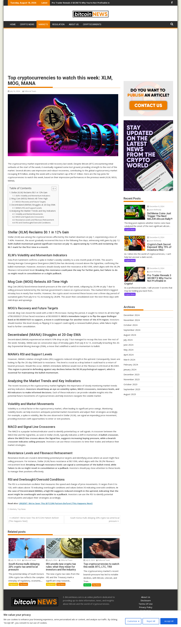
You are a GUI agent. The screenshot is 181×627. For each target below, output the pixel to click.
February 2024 (131, 364)
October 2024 (130, 325)
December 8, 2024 (156, 206)
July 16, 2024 (15, 560)
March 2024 (129, 359)
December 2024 (132, 315)
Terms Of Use (146, 603)
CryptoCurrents (92, 24)
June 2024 (128, 344)
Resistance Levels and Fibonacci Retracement (35, 220)
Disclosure (146, 600)
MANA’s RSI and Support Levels (29, 208)
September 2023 (132, 389)
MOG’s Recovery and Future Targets (31, 201)
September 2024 (132, 329)
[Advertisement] (90, 50)
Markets (43, 24)
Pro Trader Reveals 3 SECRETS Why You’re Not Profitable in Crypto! (85, 2)
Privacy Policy (145, 607)
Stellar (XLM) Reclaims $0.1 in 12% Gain (29, 192)
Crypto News (27, 24)
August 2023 (130, 394)
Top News (22, 509)
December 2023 (132, 374)
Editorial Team (30, 91)
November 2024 (132, 320)
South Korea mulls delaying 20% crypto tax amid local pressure (94, 519)
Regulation (58, 24)
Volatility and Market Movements (29, 214)
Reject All (151, 621)
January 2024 (130, 369)
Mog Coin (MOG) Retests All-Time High (29, 198)
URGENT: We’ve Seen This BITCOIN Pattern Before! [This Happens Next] (55, 503)
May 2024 (128, 349)
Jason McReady (155, 209)
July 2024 (128, 339)
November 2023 (132, 379)
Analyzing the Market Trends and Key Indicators (33, 210)
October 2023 (130, 384)
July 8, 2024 (52, 560)
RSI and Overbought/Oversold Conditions (33, 222)
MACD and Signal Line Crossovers (30, 217)
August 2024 (130, 334)
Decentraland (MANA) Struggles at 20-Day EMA (33, 204)
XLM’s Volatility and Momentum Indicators (33, 195)
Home (13, 24)
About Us (74, 24)
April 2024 (128, 354)
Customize (132, 621)
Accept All (168, 621)
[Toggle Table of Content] (52, 188)
